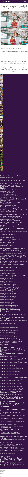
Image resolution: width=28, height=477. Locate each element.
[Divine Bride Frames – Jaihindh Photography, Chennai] (1, 159)
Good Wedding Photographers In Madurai (7, 421)
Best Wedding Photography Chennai (8, 358)
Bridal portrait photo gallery (6, 362)
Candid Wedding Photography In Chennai (9, 226)
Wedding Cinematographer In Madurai (9, 267)
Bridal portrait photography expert (8, 364)
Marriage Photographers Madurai (7, 247)
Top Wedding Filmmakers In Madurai (20, 261)
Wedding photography (5, 456)
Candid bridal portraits (5, 389)
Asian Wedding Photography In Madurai (11, 175)
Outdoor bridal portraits (5, 427)
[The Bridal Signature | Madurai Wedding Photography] (1, 133)
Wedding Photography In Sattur (7, 299)
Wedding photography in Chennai (11, 460)
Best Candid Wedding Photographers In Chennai (8, 338)
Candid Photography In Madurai (10, 220)
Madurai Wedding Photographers (7, 244)
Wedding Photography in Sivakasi (7, 302)
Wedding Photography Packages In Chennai (7, 312)
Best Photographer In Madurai (11, 349)
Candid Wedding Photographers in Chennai (12, 402)
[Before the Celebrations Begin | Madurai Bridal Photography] (1, 130)
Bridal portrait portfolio (5, 380)
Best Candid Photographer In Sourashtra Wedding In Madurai (11, 183)
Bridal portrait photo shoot (21, 379)
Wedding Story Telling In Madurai (6, 322)
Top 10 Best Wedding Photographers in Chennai (10, 442)
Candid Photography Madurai (11, 222)
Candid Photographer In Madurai (7, 217)
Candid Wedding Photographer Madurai (7, 400)
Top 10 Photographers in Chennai (11, 444)
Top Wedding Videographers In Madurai (8, 262)
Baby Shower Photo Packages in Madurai (18, 180)
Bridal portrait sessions (5, 383)
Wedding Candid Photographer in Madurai (7, 453)
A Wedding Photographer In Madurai (9, 330)
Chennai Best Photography (4, 232)
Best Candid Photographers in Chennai (8, 185)
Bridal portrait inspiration (16, 361)
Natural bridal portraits (17, 426)
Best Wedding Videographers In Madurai (10, 216)
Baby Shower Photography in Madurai (7, 177)
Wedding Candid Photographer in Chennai (7, 451)
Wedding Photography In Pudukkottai (8, 296)
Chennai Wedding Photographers (18, 415)
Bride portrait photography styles (18, 388)
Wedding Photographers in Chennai (7, 273)
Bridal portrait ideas (4, 361)
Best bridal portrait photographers (8, 332)
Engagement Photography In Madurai (7, 237)
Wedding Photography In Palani (7, 291)
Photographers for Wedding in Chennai (11, 429)
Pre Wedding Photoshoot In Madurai (12, 255)
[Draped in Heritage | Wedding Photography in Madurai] (1, 120)
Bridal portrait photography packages (9, 367)
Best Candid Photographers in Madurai (11, 187)
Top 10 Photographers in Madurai (8, 445)
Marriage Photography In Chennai (8, 424)
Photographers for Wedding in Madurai (9, 432)
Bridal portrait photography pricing (8, 370)
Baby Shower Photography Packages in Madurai (9, 178)
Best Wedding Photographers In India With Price (12, 207)
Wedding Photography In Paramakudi (8, 293)
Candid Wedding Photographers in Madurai (13, 405)
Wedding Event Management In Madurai (7, 270)
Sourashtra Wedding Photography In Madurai (8, 259)
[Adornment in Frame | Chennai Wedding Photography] (1, 124)
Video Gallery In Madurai (22, 262)
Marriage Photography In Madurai (12, 248)
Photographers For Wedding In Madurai (9, 250)
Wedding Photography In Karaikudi (7, 285)
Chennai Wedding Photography (6, 416)
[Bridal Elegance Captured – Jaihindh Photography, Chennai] (1, 169)
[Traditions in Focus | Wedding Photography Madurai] (1, 107)
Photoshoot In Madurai (17, 251)
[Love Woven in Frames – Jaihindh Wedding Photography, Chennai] (1, 156)
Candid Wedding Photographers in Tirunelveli (8, 407)
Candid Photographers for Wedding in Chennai (10, 391)
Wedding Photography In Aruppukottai (9, 276)
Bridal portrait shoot (16, 383)
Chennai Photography (23, 232)
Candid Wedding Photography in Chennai (13, 410)
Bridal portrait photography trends (13, 377)
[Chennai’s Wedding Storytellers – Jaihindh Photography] (1, 153)
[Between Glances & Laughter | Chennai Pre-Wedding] (1, 94)
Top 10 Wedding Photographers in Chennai (9, 447)
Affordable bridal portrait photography (9, 327)
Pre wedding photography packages (6, 253)
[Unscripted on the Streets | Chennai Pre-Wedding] (1, 101)
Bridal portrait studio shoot (17, 385)
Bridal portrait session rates (20, 382)
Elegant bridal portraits (17, 418)
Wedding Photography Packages (10, 310)
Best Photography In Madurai (10, 195)
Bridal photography (21, 358)
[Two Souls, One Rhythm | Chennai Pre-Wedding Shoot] (1, 146)
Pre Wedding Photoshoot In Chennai (20, 253)
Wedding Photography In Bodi (6, 278)
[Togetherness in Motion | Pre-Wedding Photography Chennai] (1, 140)
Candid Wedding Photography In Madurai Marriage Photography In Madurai (13, 231)
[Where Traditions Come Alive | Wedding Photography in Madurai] (1, 104)
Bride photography (4, 388)
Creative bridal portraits (18, 417)
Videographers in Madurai (5, 264)
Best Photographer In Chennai (12, 347)
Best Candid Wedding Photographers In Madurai (11, 339)
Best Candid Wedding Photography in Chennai (11, 341)
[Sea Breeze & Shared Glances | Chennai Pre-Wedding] (1, 78)
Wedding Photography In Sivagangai (8, 300)
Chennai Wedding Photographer (5, 415)
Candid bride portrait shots (18, 389)
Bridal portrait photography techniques (9, 374)
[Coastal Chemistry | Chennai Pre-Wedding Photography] (1, 75)
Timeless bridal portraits (16, 441)
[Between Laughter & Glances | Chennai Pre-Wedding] (1, 143)
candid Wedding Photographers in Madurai (12, 224)
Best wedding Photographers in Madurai (12, 354)
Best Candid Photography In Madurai (8, 189)
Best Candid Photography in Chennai (8, 336)
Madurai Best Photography (10, 239)
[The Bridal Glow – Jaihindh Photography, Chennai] (1, 163)
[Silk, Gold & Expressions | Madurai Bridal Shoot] (1, 127)
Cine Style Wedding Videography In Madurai (8, 234)
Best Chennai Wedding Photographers (8, 343)
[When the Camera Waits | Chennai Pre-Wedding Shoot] (1, 91)
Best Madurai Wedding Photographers (10, 192)
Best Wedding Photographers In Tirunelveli (8, 211)
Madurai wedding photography (6, 245)
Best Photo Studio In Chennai (5, 200)
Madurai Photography (7, 242)
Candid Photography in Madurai (10, 398)
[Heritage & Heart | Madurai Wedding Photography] (1, 111)
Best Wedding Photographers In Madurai (13, 210)
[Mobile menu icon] (24, 1)
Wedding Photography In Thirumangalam (9, 305)
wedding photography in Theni (6, 303)
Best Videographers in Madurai (8, 203)
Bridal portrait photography (20, 362)
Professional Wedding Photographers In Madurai (13, 257)
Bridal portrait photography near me (8, 365)
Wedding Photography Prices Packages (13, 318)
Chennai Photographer (14, 232)
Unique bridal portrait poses (19, 450)
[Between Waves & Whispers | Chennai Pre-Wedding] (1, 81)
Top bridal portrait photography (12, 448)
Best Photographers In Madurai (8, 194)
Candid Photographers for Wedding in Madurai (12, 394)
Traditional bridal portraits (6, 450)
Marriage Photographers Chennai (6, 423)
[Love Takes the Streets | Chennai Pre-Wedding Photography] (1, 98)
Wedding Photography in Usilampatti (8, 306)
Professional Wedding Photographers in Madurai (13, 439)
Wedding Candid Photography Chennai (9, 455)
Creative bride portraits (5, 418)
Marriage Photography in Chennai (21, 247)
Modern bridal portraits (5, 426)
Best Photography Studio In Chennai (7, 197)
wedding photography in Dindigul (8, 284)
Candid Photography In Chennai (7, 219)
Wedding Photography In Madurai (11, 288)
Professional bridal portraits (6, 435)
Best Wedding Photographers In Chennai (8, 205)
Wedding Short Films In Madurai (6, 320)
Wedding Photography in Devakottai (7, 282)
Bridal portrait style (4, 386)
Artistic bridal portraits (5, 329)
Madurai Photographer (8, 240)
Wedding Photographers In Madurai (13, 275)
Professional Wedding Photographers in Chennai (13, 437)
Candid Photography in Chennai (11, 397)
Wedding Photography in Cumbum (7, 281)
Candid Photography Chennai (20, 217)
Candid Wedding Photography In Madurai (12, 229)
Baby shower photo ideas (5, 180)
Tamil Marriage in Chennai (5, 441)
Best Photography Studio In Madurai (13, 199)
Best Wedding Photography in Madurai (13, 214)
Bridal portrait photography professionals (10, 371)
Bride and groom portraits (16, 386)
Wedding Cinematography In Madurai (7, 268)
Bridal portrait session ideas (6, 382)
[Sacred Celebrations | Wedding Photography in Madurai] (1, 117)
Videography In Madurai (18, 264)
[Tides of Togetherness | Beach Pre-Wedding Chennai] (1, 85)
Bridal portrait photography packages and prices (11, 368)
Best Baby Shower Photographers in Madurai (8, 182)
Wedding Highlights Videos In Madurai (7, 272)
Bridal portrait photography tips (7, 376)
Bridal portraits (15, 380)
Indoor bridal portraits (21, 421)
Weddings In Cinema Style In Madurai (20, 320)
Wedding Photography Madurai (7, 308)
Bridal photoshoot (18, 359)
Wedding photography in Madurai (11, 462)
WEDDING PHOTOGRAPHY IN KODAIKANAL (10, 287)
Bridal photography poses (6, 359)
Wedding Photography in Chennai (7, 279)
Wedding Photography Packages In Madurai (12, 315)
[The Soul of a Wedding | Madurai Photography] (1, 114)
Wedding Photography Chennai (11, 458)
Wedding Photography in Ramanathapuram (9, 297)
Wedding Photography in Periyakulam (8, 294)
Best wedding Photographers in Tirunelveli (9, 356)
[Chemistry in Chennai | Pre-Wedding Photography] (1, 150)
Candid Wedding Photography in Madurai (11, 413)
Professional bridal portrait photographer (10, 433)
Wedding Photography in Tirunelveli (12, 464)
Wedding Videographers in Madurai (8, 323)
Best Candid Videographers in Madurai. (7, 191)
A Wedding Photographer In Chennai (18, 329)
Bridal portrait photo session (7, 379)
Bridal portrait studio (5, 385)
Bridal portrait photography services (8, 373)
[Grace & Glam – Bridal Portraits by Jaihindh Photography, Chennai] (1, 166)
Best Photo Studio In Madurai (11, 202)
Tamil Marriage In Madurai (6, 261)
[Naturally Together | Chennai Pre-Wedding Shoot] (1, 88)
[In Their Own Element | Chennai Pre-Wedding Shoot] (1, 137)
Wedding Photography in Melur (6, 290)
